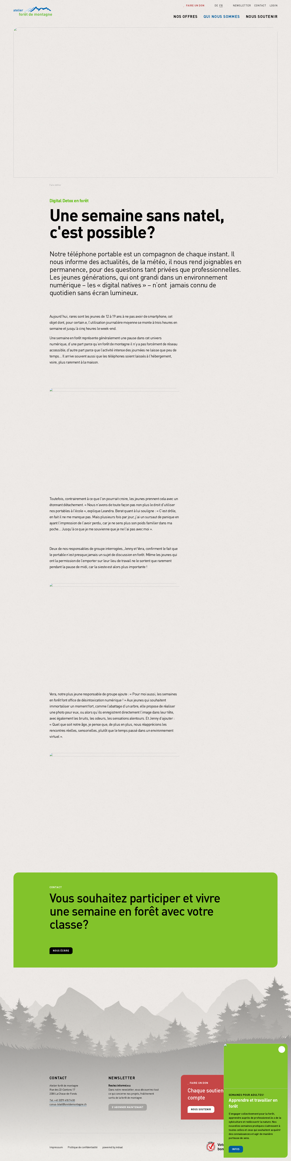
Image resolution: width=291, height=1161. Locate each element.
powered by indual (112, 1147)
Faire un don (194, 5)
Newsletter (121, 1078)
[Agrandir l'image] (114, 435)
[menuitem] (237, 5)
